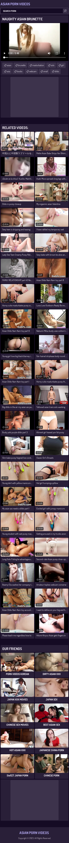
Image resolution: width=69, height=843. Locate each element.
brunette (22, 65)
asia (8, 71)
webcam (32, 71)
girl (62, 65)
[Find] (65, 11)
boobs (19, 71)
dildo (57, 71)
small (45, 71)
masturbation (38, 65)
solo (52, 65)
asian (9, 65)
